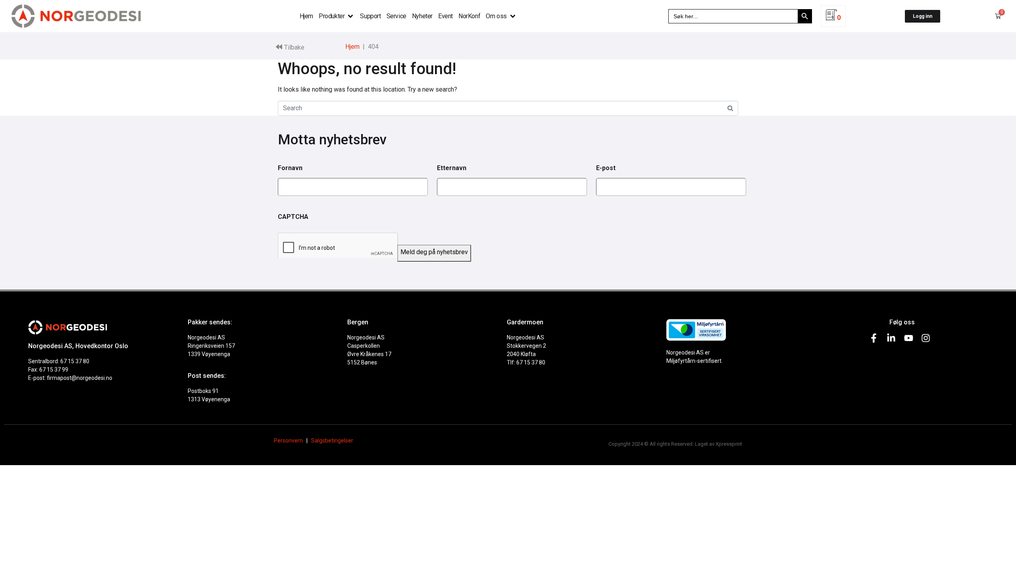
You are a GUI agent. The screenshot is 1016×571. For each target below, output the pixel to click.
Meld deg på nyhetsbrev (434, 252)
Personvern (288, 440)
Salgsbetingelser (332, 440)
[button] (336, 16)
